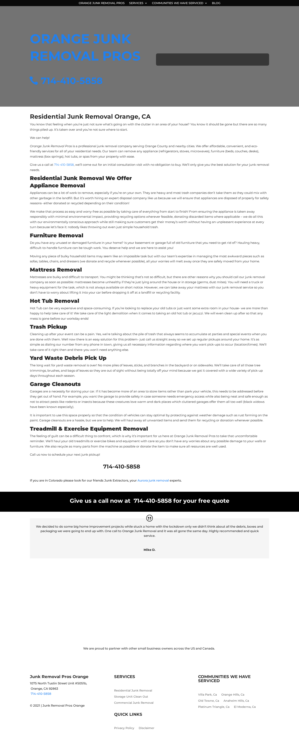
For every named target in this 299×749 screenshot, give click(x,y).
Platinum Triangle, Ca (213, 707)
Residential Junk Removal (133, 690)
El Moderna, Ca (245, 707)
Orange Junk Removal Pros (102, 3)
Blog (216, 3)
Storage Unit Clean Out (131, 696)
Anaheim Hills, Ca (236, 701)
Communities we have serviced (177, 3)
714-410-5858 (72, 80)
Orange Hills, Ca (232, 694)
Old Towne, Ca (208, 701)
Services (136, 3)
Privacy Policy (124, 728)
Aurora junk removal (153, 480)
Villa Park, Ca (207, 694)
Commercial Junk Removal (134, 703)
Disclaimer (146, 728)
